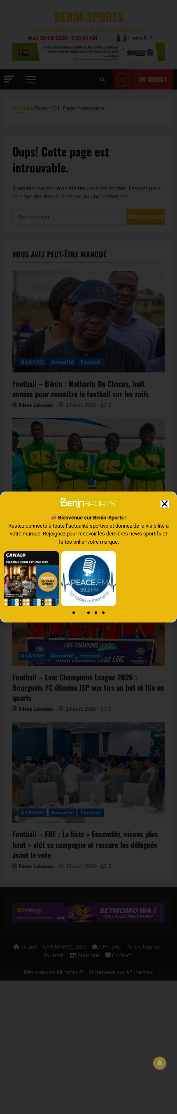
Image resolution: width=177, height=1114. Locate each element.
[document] (88, 557)
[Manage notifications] (159, 1063)
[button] (165, 504)
